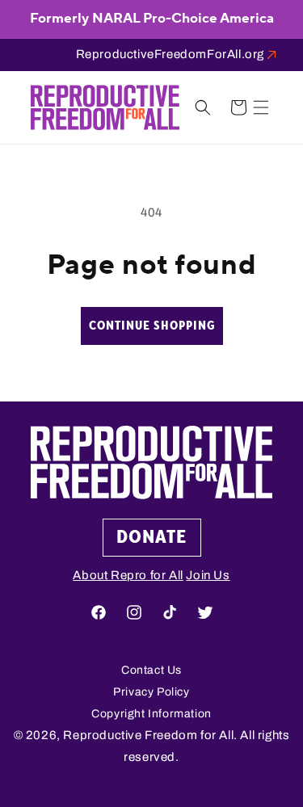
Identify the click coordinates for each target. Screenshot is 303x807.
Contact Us (151, 670)
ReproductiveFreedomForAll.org (170, 54)
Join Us (207, 575)
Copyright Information (151, 714)
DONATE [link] (151, 537)
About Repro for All (128, 575)
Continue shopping (152, 326)
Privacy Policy (151, 692)
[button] (261, 107)
